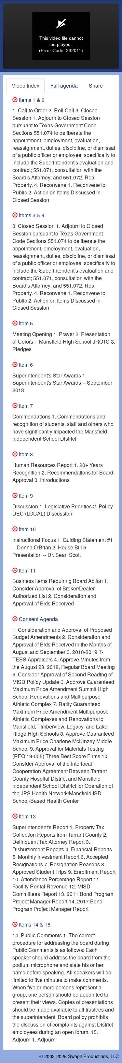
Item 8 (25, 454)
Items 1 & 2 (31, 100)
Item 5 (25, 323)
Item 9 (25, 495)
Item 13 (27, 816)
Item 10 (27, 529)
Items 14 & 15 (34, 924)
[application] (61, 36)
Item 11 (27, 570)
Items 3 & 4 (31, 215)
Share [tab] (96, 85)
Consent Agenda (38, 619)
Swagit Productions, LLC (93, 1056)
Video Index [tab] (25, 85)
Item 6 (25, 364)
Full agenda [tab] (64, 85)
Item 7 (25, 405)
